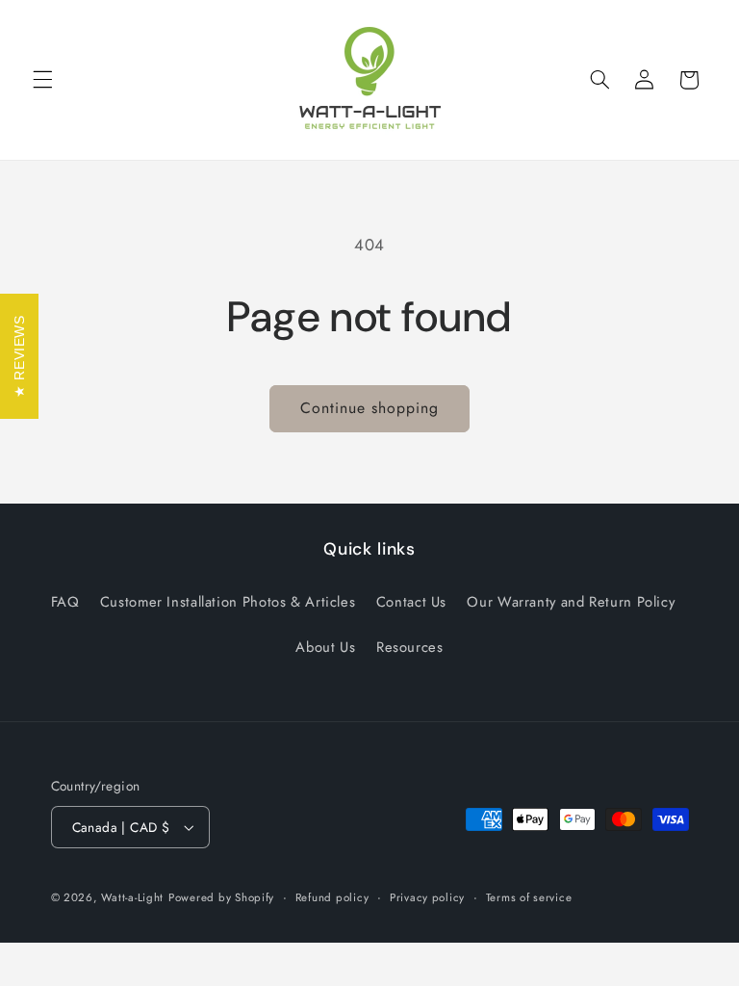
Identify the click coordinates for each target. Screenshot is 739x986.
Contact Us (411, 601)
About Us (325, 647)
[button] (42, 80)
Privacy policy (427, 897)
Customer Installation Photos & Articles (228, 601)
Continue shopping (370, 408)
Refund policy (332, 897)
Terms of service (529, 897)
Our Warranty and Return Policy (571, 601)
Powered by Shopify (221, 897)
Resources (410, 647)
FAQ (65, 601)
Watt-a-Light (132, 897)
